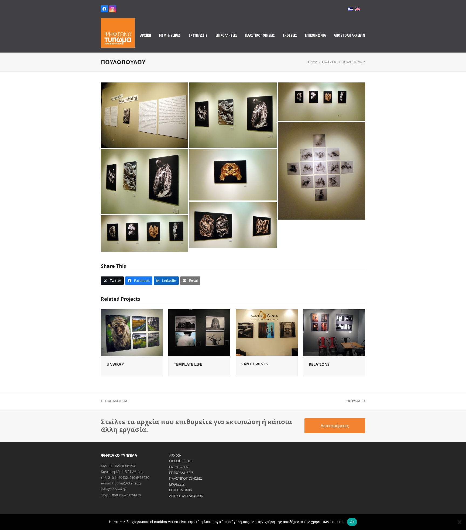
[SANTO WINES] (267, 332)
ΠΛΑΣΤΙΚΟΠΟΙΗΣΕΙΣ (185, 478)
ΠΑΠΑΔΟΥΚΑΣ (114, 401)
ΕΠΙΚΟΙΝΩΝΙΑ (180, 489)
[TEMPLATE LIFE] (199, 332)
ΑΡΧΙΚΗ (175, 455)
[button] (112, 280)
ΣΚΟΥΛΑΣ (353, 401)
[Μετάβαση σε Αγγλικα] (357, 9)
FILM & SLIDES (181, 461)
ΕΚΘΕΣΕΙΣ (176, 484)
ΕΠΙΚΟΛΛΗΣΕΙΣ (181, 472)
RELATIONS (319, 364)
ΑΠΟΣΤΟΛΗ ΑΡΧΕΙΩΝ (186, 495)
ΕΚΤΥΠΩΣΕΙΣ (179, 466)
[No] (459, 522)
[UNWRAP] (132, 332)
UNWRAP (115, 364)
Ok (352, 521)
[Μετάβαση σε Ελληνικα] (350, 9)
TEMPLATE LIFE (188, 364)
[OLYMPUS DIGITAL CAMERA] (144, 115)
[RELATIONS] (334, 332)
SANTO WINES (254, 363)
